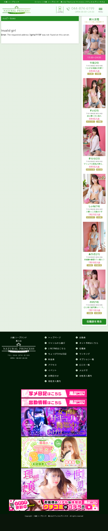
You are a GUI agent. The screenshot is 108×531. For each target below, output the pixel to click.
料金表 (51, 359)
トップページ (54, 337)
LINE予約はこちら (57, 348)
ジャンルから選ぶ (56, 343)
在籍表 (82, 348)
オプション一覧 (86, 359)
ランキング (84, 353)
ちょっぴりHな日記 (57, 353)
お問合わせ (53, 375)
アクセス (52, 364)
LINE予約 (59, 12)
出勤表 (82, 337)
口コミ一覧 (84, 364)
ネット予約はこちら (88, 343)
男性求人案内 (54, 381)
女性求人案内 (85, 375)
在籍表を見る (94, 321)
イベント (52, 370)
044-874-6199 (19, 355)
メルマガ (83, 370)
